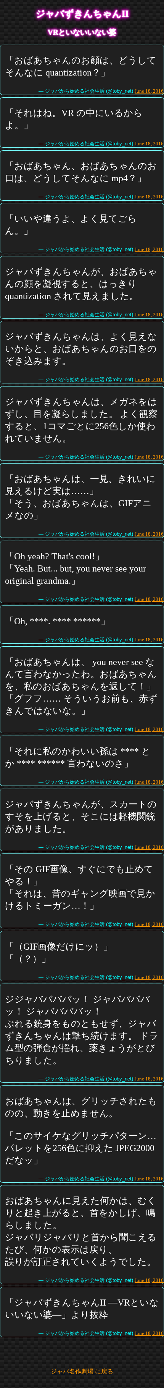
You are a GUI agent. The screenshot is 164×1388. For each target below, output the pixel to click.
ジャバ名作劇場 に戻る (82, 1371)
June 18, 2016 (149, 91)
